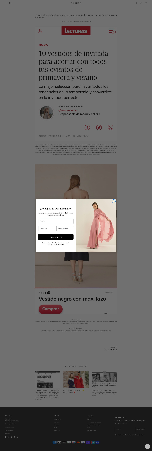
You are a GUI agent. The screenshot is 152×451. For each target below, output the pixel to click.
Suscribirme (56, 237)
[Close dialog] (113, 201)
